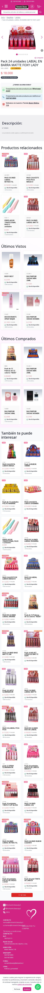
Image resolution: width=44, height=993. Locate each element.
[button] (22, 37)
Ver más (23, 895)
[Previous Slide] (2, 37)
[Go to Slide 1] (16, 54)
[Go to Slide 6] (27, 54)
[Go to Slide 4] (23, 54)
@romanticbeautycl (13, 905)
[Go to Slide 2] (19, 54)
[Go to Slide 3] (21, 54)
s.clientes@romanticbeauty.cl (14, 925)
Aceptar (27, 989)
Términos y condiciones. (12, 931)
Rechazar (17, 989)
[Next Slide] (41, 37)
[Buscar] (40, 12)
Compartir (39, 58)
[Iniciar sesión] (32, 6)
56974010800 (17, 1)
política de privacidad (25, 984)
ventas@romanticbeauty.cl (13, 922)
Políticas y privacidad (11, 969)
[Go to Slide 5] (25, 54)
